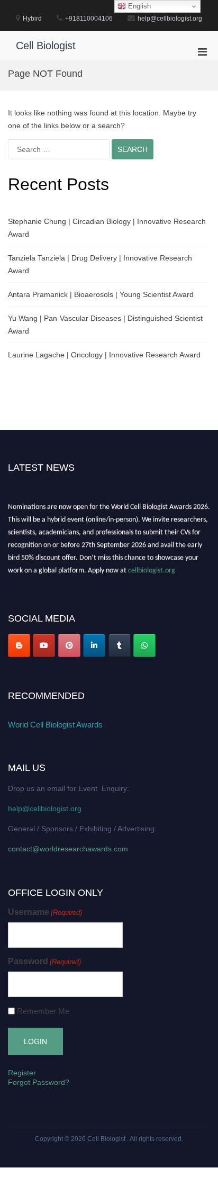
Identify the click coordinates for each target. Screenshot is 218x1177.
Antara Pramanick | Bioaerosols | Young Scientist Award (101, 294)
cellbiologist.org (151, 569)
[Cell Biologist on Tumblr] (119, 645)
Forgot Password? (38, 1082)
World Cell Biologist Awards (55, 724)
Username (45, 912)
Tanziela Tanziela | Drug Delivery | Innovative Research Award (100, 264)
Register (22, 1072)
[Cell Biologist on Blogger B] (19, 645)
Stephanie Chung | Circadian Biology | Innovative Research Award (107, 227)
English (138, 6)
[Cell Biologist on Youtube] (44, 645)
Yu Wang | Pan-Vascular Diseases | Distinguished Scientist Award (105, 324)
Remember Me (43, 1011)
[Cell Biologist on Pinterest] (69, 645)
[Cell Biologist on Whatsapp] (144, 645)
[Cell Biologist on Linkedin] (94, 645)
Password (44, 961)
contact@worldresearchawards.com (68, 848)
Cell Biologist (46, 45)
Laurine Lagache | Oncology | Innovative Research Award (104, 355)
